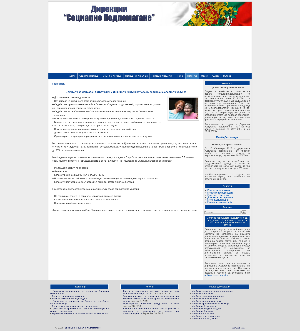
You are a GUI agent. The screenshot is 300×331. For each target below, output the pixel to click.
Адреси (215, 76)
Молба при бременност (204, 306)
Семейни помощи (112, 76)
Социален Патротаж (218, 195)
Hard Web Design (238, 328)
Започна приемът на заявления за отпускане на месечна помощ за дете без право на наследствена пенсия (151, 298)
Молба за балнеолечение (205, 298)
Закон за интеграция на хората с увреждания (75, 306)
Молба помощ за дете (203, 314)
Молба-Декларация (227, 137)
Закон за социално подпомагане (68, 296)
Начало (71, 76)
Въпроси (227, 76)
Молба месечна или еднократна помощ (212, 291)
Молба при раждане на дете (206, 309)
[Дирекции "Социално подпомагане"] (150, 14)
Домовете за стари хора (220, 197)
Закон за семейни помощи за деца (69, 298)
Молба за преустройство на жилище (210, 304)
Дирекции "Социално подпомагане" (83, 328)
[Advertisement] (150, 50)
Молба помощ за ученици (205, 319)
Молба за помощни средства (207, 301)
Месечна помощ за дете (220, 192)
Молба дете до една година (206, 316)
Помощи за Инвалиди (136, 76)
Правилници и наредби (219, 202)
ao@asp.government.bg (217, 275)
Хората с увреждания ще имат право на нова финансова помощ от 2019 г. (151, 292)
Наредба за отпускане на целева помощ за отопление (80, 314)
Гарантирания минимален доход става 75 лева (151, 304)
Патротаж (192, 76)
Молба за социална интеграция (208, 296)
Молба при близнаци (202, 311)
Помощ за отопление (218, 190)
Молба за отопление (202, 293)
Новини (179, 76)
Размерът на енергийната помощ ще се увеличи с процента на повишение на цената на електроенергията (151, 311)
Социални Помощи (89, 76)
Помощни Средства (162, 76)
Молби (204, 76)
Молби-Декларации (217, 199)
